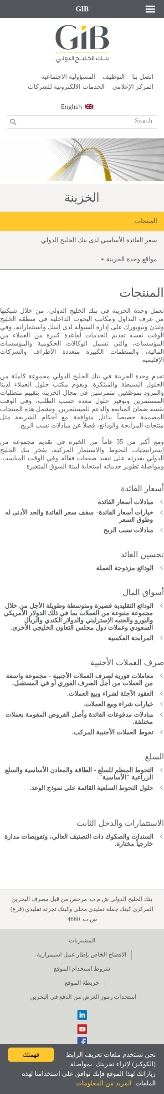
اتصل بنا (143, 76)
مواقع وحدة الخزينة (130, 259)
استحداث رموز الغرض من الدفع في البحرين (83, 996)
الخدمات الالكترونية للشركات (66, 86)
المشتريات (82, 940)
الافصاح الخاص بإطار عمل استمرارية (82, 954)
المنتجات (145, 221)
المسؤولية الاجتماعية (68, 76)
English (71, 106)
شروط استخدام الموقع (82, 968)
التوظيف (113, 76)
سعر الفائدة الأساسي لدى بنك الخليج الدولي (99, 240)
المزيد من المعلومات (104, 1083)
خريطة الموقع (82, 982)
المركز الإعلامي (133, 86)
